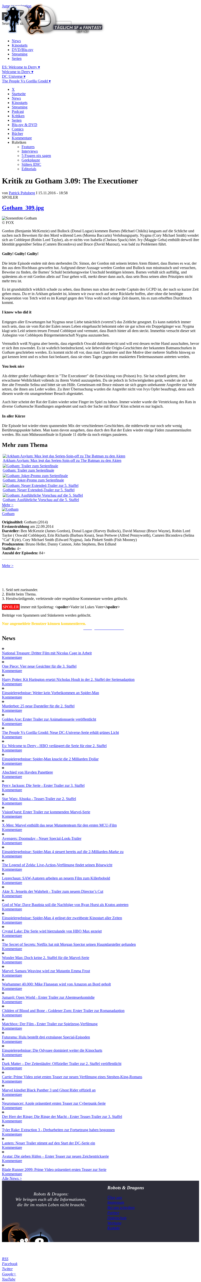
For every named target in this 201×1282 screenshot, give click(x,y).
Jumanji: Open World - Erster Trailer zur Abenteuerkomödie (48, 997)
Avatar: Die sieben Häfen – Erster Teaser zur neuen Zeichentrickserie (55, 1156)
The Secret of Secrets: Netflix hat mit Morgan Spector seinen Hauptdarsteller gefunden (69, 944)
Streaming (19, 54)
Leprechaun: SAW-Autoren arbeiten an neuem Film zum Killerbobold (56, 878)
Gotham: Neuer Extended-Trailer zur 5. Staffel (39, 490)
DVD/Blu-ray (22, 50)
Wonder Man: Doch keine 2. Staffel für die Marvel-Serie (45, 958)
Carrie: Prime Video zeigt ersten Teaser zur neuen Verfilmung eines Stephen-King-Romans (72, 1077)
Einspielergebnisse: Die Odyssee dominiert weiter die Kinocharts (52, 1050)
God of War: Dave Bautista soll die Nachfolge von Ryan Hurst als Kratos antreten (65, 905)
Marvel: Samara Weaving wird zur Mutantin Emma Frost (46, 971)
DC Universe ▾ (13, 76)
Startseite (19, 94)
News (16, 41)
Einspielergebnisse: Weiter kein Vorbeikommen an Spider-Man (50, 693)
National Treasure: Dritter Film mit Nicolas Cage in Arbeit (47, 653)
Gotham (8, 514)
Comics (18, 129)
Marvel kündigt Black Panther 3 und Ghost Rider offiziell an (49, 1090)
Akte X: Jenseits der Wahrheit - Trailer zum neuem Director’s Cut (52, 891)
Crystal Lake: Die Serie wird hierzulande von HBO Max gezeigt (52, 931)
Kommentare (22, 138)
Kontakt (113, 1228)
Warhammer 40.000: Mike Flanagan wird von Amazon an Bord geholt (56, 984)
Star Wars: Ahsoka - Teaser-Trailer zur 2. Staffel (39, 799)
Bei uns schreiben (121, 1207)
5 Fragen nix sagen (36, 156)
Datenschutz (116, 1218)
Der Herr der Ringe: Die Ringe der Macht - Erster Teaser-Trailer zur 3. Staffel (62, 1116)
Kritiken (18, 116)
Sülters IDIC (31, 164)
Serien (17, 58)
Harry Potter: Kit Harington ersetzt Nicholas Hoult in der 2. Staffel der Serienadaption (68, 679)
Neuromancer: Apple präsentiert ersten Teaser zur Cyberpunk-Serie (54, 1103)
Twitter (7, 1269)
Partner (113, 1213)
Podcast (18, 111)
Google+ (9, 1274)
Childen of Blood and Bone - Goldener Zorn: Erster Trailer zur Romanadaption (63, 1011)
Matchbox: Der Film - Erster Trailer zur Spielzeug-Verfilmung (50, 1024)
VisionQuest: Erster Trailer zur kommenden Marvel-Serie (46, 812)
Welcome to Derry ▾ (17, 72)
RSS (5, 1259)
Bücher (17, 133)
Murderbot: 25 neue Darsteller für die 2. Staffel (38, 706)
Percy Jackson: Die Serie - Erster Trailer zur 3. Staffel (43, 785)
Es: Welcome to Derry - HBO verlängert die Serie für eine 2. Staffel (54, 746)
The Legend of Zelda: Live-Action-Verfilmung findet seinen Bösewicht (57, 865)
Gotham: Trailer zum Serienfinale (28, 470)
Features (28, 147)
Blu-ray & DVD (24, 125)
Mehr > (7, 505)
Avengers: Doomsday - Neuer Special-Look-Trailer (41, 838)
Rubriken (19, 142)
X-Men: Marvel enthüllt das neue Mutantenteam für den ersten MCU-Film (59, 825)
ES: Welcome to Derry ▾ (21, 67)
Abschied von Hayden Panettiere (27, 772)
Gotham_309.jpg (23, 208)
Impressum (115, 1202)
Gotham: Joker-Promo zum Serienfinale (33, 480)
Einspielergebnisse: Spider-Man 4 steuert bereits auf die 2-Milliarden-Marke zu (63, 852)
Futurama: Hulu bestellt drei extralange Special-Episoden (46, 1037)
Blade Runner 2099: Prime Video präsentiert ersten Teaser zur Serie (54, 1169)
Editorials (29, 169)
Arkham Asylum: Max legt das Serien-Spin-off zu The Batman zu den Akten (62, 460)
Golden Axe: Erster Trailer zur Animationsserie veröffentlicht (49, 719)
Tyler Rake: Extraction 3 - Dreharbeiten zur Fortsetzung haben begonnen (58, 1130)
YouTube (8, 1279)
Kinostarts (19, 45)
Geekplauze (31, 160)
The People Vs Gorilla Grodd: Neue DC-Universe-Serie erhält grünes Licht (60, 732)
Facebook (9, 1264)
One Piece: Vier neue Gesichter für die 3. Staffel (39, 666)
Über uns (114, 1197)
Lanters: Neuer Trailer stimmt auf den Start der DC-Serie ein (48, 1143)
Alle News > (12, 1178)
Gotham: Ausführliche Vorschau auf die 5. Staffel (41, 500)
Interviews (30, 151)
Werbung (114, 1223)
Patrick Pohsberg (22, 193)
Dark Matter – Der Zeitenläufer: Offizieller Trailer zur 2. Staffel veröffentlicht (61, 1064)
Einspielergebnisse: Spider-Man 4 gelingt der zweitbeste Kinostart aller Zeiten (62, 918)
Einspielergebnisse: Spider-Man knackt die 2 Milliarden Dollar (50, 759)
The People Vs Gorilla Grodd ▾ (26, 81)
